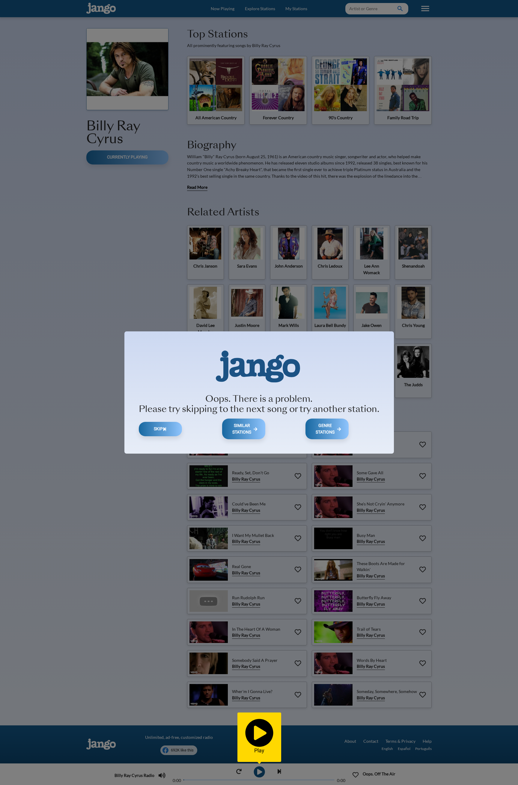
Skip (158, 428)
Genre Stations (325, 429)
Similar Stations (241, 429)
